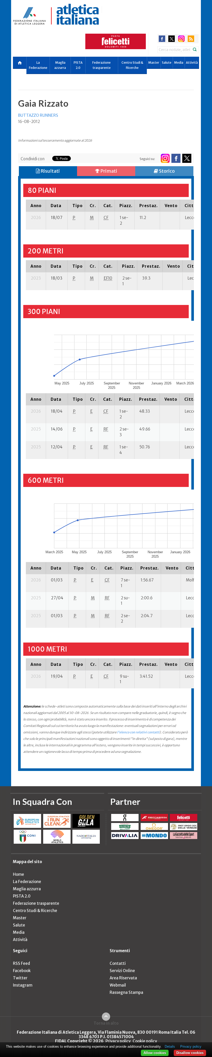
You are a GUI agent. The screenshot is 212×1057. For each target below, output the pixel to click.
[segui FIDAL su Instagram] (165, 158)
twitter (171, 38)
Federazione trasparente (101, 65)
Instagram (22, 985)
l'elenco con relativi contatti (138, 732)
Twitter (20, 977)
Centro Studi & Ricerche (132, 65)
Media (178, 62)
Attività (192, 62)
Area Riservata (123, 977)
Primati (108, 171)
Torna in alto (106, 1023)
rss (191, 38)
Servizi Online (122, 970)
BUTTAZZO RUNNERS (38, 115)
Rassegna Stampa (126, 992)
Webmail (118, 985)
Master (153, 62)
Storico (166, 171)
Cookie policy (145, 1041)
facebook (162, 38)
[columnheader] (36, 206)
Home (18, 874)
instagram (181, 38)
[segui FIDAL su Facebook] (175, 158)
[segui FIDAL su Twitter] (186, 158)
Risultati (50, 171)
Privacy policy (118, 1041)
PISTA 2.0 (78, 65)
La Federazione (38, 65)
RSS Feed (21, 963)
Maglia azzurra (60, 65)
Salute (166, 62)
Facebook (22, 970)
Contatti (118, 963)
